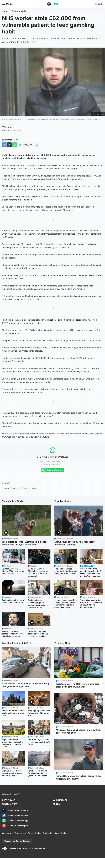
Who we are (7, 833)
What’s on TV (9, 804)
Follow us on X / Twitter (17, 810)
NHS (34, 488)
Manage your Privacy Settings (17, 841)
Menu (9, 4)
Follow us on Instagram (17, 826)
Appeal (56, 804)
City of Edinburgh (11, 488)
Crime (25, 488)
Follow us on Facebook (17, 815)
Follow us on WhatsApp (18, 820)
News (5, 11)
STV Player (8, 800)
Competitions (59, 800)
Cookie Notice (60, 833)
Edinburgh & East (20, 11)
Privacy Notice (34, 833)
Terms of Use (20, 833)
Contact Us (47, 833)
